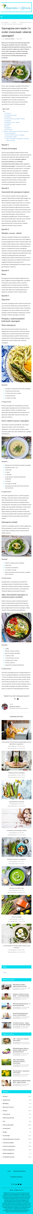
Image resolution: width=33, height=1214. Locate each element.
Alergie (17, 1132)
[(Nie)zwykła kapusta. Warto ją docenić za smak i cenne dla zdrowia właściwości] (6, 1051)
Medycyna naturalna (17, 1117)
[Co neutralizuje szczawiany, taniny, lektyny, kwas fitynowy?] (16, 933)
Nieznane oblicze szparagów (16, 772)
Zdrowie (14, 22)
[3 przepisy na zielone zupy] (16, 876)
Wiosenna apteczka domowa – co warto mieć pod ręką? (21, 1004)
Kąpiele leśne (17, 1100)
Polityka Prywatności (16, 1177)
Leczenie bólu (17, 1128)
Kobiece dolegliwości (17, 1149)
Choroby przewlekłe (17, 1142)
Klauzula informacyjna (19, 1171)
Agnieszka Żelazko (10, 38)
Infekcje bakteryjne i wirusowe (17, 1139)
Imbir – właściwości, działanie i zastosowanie (21, 1039)
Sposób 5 (8, 127)
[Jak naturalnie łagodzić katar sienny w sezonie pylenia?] (6, 1016)
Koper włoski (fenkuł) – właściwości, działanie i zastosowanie (19, 1061)
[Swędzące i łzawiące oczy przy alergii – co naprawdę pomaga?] (6, 996)
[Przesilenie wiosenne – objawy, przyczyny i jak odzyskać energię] (6, 1025)
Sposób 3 (8, 120)
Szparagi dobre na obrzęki (16, 801)
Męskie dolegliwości (17, 1153)
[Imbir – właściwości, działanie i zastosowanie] (6, 1041)
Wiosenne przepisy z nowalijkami (16, 859)
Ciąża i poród (17, 1114)
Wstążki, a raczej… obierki (12, 122)
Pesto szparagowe (10, 133)
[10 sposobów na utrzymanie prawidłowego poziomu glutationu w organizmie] (16, 730)
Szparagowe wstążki (11, 136)
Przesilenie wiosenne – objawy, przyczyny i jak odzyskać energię (21, 1023)
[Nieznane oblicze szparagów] (16, 760)
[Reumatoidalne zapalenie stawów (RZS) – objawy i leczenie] (6, 1083)
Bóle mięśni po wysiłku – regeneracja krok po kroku (20, 985)
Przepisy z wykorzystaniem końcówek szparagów (16, 131)
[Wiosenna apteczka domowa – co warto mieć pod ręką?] (6, 1006)
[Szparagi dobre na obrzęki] (16, 789)
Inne (17, 1121)
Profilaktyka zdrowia (17, 1157)
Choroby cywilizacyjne (17, 1146)
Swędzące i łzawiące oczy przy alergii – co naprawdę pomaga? (21, 994)
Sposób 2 (8, 117)
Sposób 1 (8, 113)
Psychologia (17, 1135)
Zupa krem (9, 129)
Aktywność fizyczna (17, 1107)
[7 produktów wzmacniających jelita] (16, 818)
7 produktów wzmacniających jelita (16, 830)
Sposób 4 (8, 124)
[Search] (31, 16)
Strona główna (5, 22)
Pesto (7, 126)
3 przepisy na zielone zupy (16, 888)
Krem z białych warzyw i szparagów (15, 135)
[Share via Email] (18, 699)
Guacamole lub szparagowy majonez (15, 118)
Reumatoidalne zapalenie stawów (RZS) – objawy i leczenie (22, 1081)
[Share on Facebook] (14, 699)
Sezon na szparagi (16, 917)
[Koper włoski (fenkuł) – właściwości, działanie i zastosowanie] (6, 1062)
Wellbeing (17, 1103)
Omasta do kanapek (11, 115)
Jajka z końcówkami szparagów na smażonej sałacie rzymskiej (17, 139)
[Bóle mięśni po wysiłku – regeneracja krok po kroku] (6, 987)
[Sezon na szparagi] (16, 905)
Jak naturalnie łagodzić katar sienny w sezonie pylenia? (20, 1014)
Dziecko (17, 1110)
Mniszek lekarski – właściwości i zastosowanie (21, 1071)
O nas (9, 1171)
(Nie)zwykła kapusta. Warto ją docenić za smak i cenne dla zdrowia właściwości (21, 1050)
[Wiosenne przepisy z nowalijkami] (16, 847)
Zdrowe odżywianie (17, 1125)
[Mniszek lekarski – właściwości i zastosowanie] (6, 1073)
